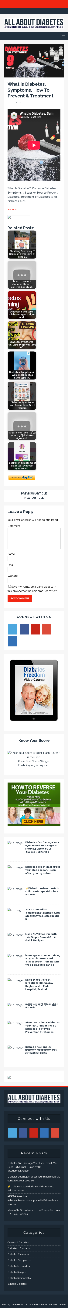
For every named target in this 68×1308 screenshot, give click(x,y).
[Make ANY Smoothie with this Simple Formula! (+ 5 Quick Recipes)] (15, 934)
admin (19, 102)
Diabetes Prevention (19, 1254)
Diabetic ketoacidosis (19, 1266)
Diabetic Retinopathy (19, 1278)
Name (11, 554)
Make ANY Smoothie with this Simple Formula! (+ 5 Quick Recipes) (41, 937)
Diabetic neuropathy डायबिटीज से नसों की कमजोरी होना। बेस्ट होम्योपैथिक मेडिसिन (41, 1050)
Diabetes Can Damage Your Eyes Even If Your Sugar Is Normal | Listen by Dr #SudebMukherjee (42, 847)
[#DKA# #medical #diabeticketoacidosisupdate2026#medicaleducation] (15, 910)
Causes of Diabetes (18, 1242)
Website (13, 575)
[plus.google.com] (34, 11)
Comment (14, 525)
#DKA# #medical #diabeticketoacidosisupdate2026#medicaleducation (42, 914)
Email (11, 564)
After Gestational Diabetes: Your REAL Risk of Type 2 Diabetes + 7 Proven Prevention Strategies (42, 1027)
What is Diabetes (17, 1283)
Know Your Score (34, 740)
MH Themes (59, 1304)
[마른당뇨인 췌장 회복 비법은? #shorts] (15, 1005)
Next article (34, 497)
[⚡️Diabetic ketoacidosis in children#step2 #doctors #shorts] (15, 888)
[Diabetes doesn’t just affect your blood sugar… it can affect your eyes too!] (15, 867)
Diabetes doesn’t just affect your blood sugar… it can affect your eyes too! (42, 870)
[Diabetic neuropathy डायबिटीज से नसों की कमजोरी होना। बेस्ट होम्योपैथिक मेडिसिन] (15, 1047)
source (12, 209)
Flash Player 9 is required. (34, 765)
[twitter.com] (26, 11)
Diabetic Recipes (17, 1272)
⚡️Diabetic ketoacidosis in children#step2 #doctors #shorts (42, 891)
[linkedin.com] (49, 11)
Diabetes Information (19, 1248)
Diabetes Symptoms (19, 1260)
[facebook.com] (19, 11)
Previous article (34, 493)
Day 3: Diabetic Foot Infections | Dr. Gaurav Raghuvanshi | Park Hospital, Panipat (39, 984)
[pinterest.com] (41, 11)
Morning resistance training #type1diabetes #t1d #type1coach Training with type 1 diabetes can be (42, 960)
